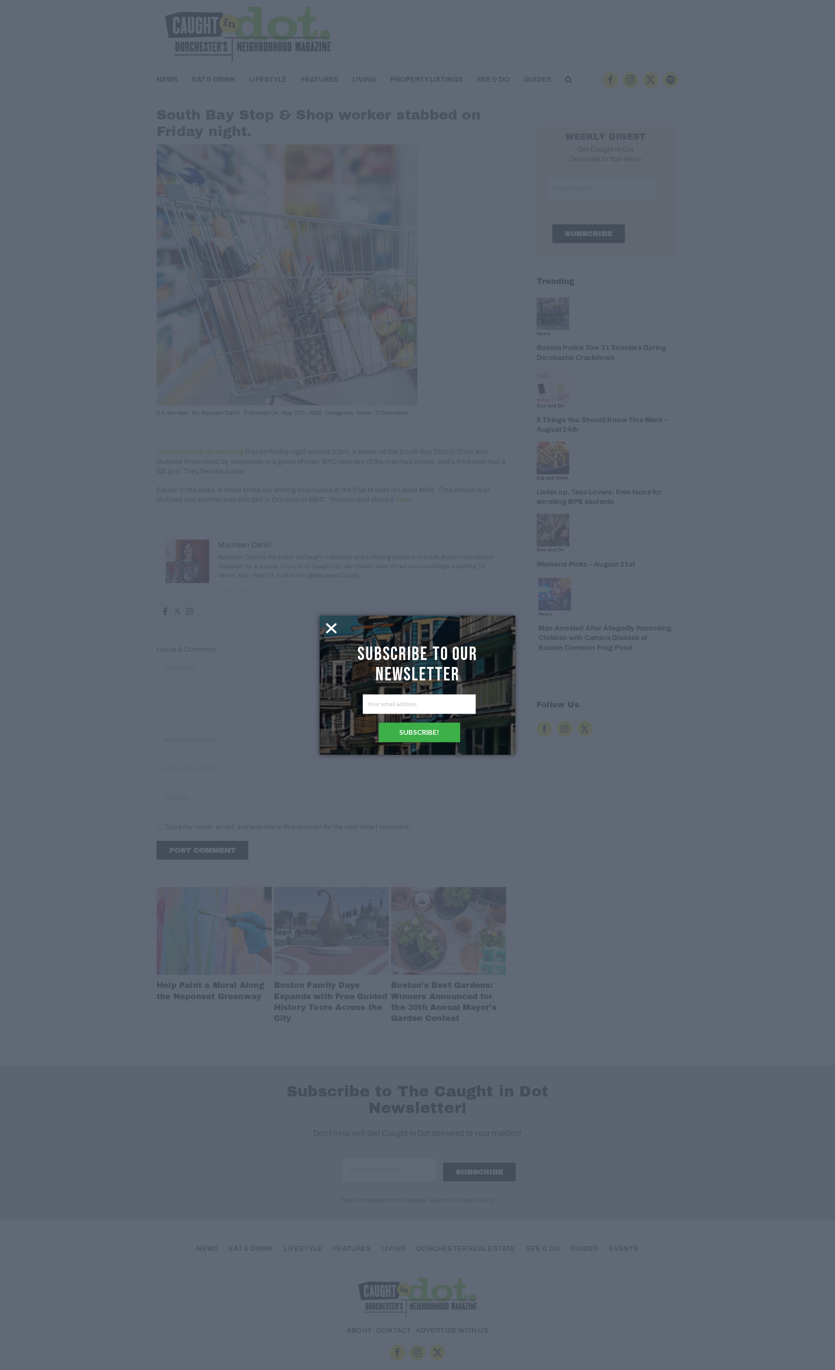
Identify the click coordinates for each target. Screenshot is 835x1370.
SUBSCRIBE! (419, 732)
